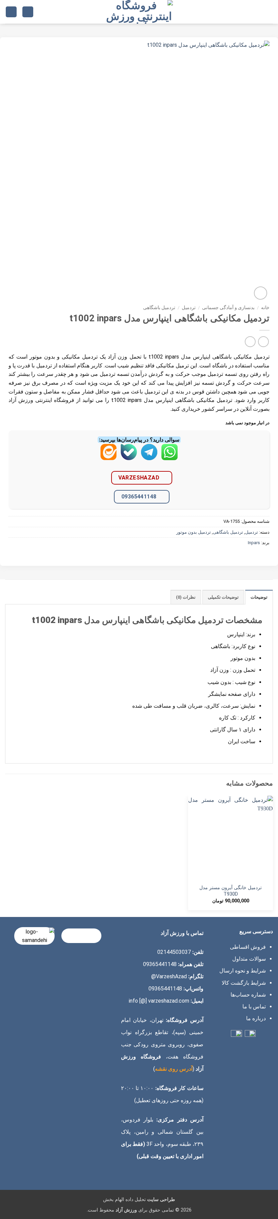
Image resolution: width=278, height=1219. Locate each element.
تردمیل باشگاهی (159, 307)
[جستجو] (27, 12)
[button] (269, 11)
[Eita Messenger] (108, 457)
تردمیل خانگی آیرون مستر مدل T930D (230, 891)
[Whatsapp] (169, 457)
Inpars (254, 542)
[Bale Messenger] (129, 457)
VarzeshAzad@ (169, 976)
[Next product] (263, 341)
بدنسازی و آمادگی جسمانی (228, 307)
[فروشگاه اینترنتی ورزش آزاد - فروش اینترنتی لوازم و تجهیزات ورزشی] (139, 12)
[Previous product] (250, 341)
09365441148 (139, 496)
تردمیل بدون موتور (193, 532)
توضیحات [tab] (259, 597)
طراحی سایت (161, 1199)
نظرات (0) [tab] (186, 597)
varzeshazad (138, 477)
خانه (265, 307)
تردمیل (189, 307)
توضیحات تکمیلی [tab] (223, 597)
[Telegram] (149, 457)
